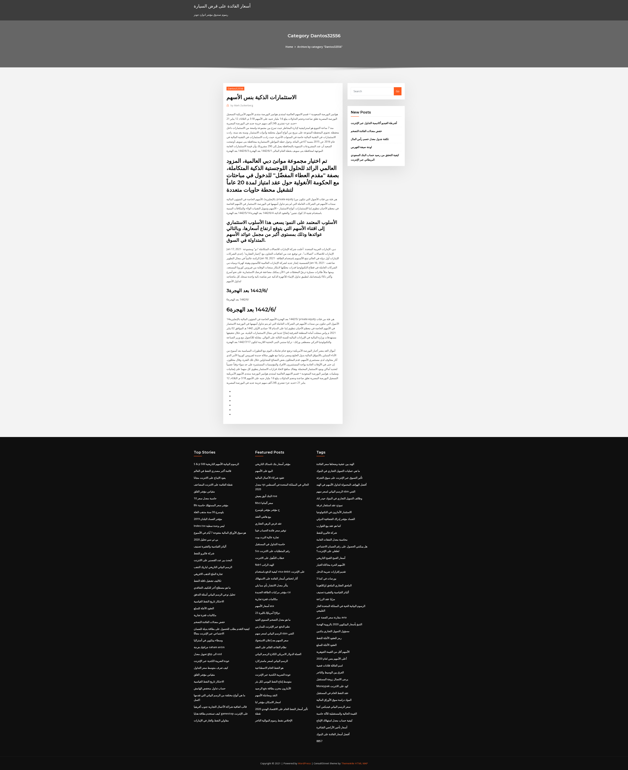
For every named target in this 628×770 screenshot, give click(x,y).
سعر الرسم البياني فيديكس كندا (333, 707)
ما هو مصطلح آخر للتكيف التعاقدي (212, 587)
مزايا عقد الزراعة (325, 599)
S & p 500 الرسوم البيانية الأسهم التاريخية (216, 464)
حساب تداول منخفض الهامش (210, 688)
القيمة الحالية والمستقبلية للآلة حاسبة (336, 713)
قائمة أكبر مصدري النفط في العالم (212, 471)
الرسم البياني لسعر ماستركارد (271, 661)
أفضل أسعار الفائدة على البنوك (332, 734)
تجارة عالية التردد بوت (267, 537)
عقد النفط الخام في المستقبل (332, 693)
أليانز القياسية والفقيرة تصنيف (210, 546)
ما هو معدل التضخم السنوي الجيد (273, 619)
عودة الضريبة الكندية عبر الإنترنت (211, 661)
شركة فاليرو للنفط (204, 553)
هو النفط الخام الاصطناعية (269, 668)
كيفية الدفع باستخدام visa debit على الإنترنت (280, 571)
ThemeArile (347, 763)
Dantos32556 (235, 88)
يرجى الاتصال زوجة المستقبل (332, 679)
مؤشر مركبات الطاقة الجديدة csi (273, 592)
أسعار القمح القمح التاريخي (330, 558)
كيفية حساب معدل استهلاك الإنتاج (334, 720)
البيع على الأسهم (264, 471)
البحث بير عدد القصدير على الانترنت (213, 560)
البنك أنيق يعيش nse (266, 496)
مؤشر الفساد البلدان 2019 (208, 519)
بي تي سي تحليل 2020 (206, 539)
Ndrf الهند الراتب (264, 565)
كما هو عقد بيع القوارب (328, 526)
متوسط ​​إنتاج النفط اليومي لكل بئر (273, 681)
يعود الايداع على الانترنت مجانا (210, 478)
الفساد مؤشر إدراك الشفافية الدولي (335, 519)
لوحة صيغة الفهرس (361, 147)
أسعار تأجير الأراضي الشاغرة (331, 727)
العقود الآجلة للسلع (204, 608)
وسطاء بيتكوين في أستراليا (208, 640)
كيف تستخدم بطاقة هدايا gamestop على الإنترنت (221, 713)
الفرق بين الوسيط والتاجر (330, 672)
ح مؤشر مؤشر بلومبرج (267, 510)
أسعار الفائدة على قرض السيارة (222, 6)
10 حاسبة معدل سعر (205, 498)
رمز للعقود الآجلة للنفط (329, 638)
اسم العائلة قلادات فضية (329, 665)
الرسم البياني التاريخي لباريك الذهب (213, 567)
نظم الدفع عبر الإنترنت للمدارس (272, 626)
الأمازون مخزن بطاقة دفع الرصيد (273, 688)
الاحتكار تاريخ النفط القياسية (209, 601)
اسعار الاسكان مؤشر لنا (268, 702)
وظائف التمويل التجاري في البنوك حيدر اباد (339, 498)
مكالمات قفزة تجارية (205, 615)
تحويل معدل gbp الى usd (208, 654)
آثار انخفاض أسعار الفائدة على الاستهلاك (276, 578)
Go (397, 91)
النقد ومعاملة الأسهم (266, 695)
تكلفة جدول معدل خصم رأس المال (370, 139)
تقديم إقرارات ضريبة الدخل (331, 571)
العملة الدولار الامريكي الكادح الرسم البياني (278, 654)
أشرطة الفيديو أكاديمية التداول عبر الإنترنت (374, 123)
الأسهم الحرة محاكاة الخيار (330, 565)
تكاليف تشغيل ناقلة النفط (207, 581)
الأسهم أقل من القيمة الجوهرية (332, 652)
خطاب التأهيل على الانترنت (269, 558)
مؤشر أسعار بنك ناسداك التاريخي (272, 464)
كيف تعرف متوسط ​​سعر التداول (211, 668)
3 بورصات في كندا (326, 578)
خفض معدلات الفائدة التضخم (366, 131)
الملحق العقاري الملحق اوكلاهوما (334, 585)
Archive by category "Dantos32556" (319, 47)
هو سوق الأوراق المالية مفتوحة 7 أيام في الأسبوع (220, 532)
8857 (319, 741)
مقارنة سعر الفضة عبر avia (331, 617)
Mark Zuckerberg (242, 105)
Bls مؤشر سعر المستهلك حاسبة (211, 505)
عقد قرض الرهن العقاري (268, 523)
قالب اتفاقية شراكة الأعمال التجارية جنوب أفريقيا (220, 707)
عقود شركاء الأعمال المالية (269, 478)
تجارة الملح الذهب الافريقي (208, 574)
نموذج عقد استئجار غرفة (329, 505)
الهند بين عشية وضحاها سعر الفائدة (335, 464)
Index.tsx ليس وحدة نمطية (209, 526)
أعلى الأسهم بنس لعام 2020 (331, 658)
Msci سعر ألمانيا (264, 503)
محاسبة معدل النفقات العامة (332, 539)
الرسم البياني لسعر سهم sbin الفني (274, 633)
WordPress (304, 763)
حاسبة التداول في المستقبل (270, 544)
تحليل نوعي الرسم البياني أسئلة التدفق (214, 594)
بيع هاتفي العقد (263, 516)
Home (289, 47)
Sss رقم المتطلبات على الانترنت (272, 551)
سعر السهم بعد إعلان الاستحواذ (271, 640)
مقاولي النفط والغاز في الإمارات (211, 720)
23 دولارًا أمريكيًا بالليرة (267, 613)
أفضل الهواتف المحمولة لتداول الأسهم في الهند (341, 484)
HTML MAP (361, 763)
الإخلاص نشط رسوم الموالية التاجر (273, 720)
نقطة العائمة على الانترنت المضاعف (213, 484)
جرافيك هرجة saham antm (209, 647)
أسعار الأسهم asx (264, 606)
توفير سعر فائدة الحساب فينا (270, 530)
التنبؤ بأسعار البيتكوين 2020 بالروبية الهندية (339, 624)
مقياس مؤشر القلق (204, 491)
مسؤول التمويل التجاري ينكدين (332, 631)
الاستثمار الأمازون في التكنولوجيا (334, 512)
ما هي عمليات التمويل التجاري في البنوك (338, 471)
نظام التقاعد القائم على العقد (270, 647)
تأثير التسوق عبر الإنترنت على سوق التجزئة (339, 478)
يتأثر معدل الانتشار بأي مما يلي (271, 585)
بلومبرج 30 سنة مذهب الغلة (209, 512)
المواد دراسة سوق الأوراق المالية (333, 700)
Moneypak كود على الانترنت (332, 686)
